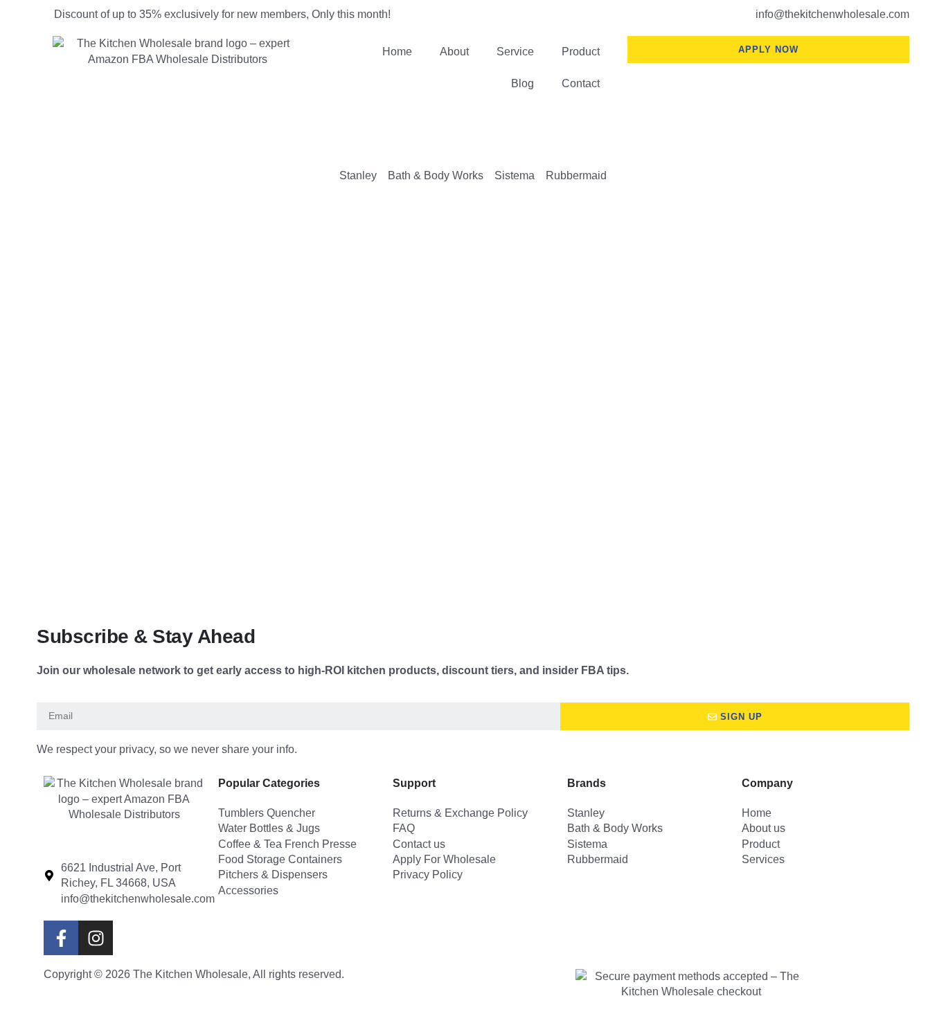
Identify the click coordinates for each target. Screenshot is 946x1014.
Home (397, 51)
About (454, 51)
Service (515, 51)
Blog (522, 83)
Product (581, 51)
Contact (581, 83)
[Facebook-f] (61, 938)
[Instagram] (95, 938)
